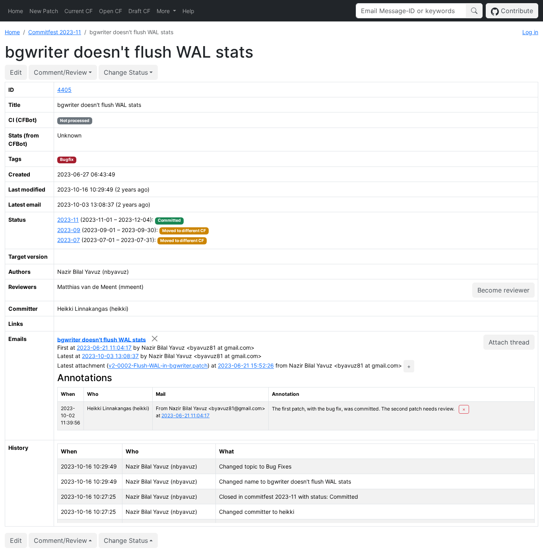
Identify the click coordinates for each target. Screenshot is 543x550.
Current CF (78, 11)
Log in (530, 32)
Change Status (126, 72)
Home (15, 11)
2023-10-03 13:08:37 (110, 355)
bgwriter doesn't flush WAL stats (101, 339)
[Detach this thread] (154, 339)
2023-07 (68, 239)
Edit (16, 72)
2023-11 (68, 219)
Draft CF (139, 11)
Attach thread (509, 342)
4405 (64, 89)
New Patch (43, 11)
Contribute (516, 11)
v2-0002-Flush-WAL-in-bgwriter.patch (158, 365)
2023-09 (68, 230)
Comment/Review (60, 72)
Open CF (110, 11)
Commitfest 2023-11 (54, 32)
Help (188, 11)
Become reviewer (503, 290)
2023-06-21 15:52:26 (246, 365)
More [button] (164, 11)
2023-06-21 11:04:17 (104, 347)
